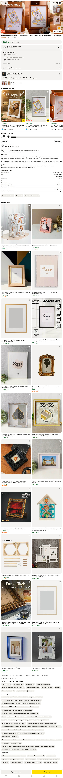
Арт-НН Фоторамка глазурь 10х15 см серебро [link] (43, 668)
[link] (6, 684)
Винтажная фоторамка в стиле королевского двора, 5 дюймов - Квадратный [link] (45, 387)
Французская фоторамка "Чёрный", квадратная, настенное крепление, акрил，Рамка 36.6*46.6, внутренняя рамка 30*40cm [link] (14, 482)
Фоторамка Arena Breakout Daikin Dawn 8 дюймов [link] (14, 529)
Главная (6, 776)
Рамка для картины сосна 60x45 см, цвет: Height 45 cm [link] (15, 575)
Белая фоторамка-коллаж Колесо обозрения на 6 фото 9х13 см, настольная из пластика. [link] (15, 246)
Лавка (19, 776)
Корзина (44, 776)
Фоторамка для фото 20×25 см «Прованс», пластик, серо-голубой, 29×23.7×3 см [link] (16, 435)
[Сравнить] (54, 3)
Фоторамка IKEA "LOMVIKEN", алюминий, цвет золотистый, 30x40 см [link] (13, 341)
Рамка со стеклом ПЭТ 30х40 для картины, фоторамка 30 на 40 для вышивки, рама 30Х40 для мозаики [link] (16, 623)
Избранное (31, 776)
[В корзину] (23, 120)
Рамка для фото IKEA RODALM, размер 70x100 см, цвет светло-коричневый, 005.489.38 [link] (46, 623)
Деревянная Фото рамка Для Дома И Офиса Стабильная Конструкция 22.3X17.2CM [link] (16, 293)
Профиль (56, 776)
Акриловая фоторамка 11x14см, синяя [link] (11, 668)
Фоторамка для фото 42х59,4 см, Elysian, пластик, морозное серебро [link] (44, 293)
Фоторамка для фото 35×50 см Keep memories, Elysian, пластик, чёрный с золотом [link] (45, 340)
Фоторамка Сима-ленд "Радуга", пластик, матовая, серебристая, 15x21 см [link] (36, 126)
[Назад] (3, 3)
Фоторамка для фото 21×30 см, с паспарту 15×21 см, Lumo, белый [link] (46, 482)
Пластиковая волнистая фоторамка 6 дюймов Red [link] (44, 245)
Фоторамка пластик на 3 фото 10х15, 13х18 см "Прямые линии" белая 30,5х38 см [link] (45, 576)
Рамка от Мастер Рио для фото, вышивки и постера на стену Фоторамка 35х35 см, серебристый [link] (45, 435)
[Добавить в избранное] (57, 3)
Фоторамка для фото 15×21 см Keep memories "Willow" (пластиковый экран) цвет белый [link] (13, 126)
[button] (3, 31)
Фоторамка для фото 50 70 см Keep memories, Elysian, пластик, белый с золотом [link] (15, 387)
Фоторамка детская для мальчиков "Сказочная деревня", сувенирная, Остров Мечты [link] (46, 529)
